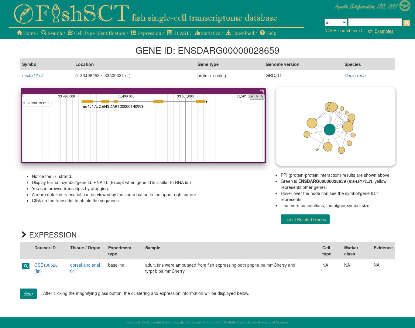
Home (29, 33)
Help (270, 33)
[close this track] (29, 103)
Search (54, 33)
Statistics (210, 33)
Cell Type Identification (99, 33)
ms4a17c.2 (32, 75)
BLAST (180, 33)
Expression (148, 33)
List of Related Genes (305, 219)
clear (28, 294)
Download (242, 33)
